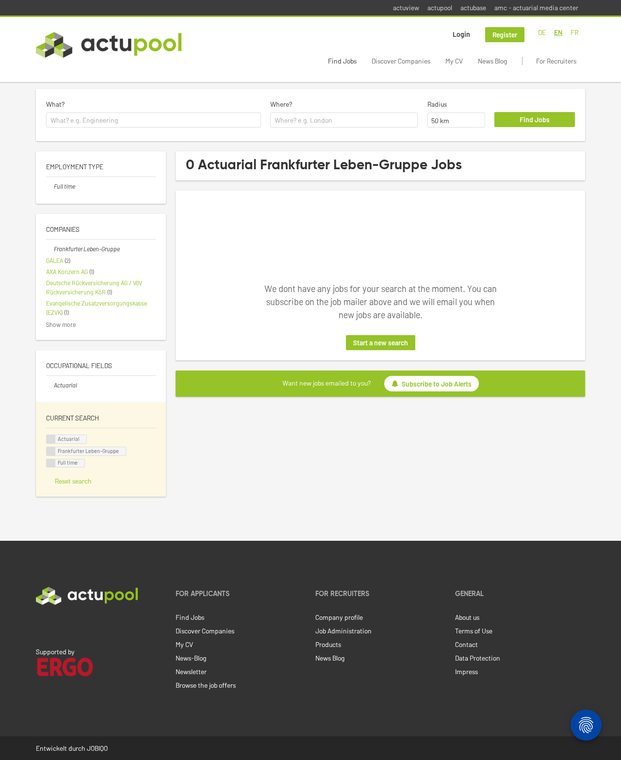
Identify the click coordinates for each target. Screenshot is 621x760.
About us (467, 617)
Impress (466, 671)
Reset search (73, 481)
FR (574, 32)
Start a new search (380, 343)
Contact (466, 644)
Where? (281, 104)
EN (558, 32)
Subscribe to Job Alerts (437, 384)
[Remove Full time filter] (50, 186)
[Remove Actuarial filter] (50, 385)
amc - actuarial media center (536, 7)
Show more (61, 324)
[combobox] (153, 120)
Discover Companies (401, 61)
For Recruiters (556, 61)
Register (504, 35)
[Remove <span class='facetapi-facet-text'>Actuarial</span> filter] (51, 439)
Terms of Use (473, 631)
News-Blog (191, 658)
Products (328, 644)
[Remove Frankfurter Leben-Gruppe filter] (50, 249)
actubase (473, 7)
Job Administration (343, 631)
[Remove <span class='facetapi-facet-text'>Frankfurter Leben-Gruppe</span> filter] (51, 451)
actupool (439, 7)
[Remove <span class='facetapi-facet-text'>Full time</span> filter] (51, 463)
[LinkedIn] (41, 625)
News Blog (492, 61)
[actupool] (108, 45)
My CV (454, 61)
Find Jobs (342, 61)
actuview (406, 7)
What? (55, 104)
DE (542, 32)
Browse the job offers (206, 685)
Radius (437, 104)
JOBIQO (97, 748)
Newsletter (191, 671)
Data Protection (477, 658)
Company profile (339, 617)
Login (461, 34)
